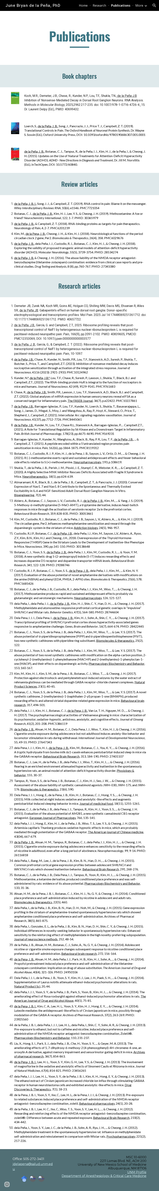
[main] (79, 38)
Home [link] (83, 5)
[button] (154, 5)
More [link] (139, 5)
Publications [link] (120, 5)
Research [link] (99, 5)
